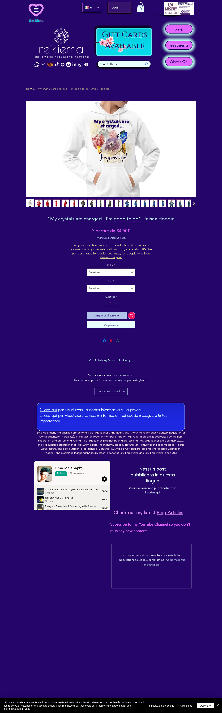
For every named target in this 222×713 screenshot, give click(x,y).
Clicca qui (48, 409)
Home (30, 88)
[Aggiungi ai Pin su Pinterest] (111, 341)
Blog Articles (170, 512)
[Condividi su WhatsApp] (118, 341)
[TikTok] (56, 64)
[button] (141, 7)
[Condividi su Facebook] (104, 341)
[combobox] (111, 272)
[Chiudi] (218, 705)
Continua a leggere (111, 257)
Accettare (205, 705)
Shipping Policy (117, 238)
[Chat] (36, 64)
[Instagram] (80, 64)
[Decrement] (106, 303)
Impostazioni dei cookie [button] (161, 705)
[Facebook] (86, 64)
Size (111, 281)
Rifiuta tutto (186, 705)
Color (111, 265)
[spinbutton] (111, 303)
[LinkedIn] (74, 64)
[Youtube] (68, 64)
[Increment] (116, 303)
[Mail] (42, 64)
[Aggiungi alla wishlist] (131, 315)
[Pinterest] (62, 64)
